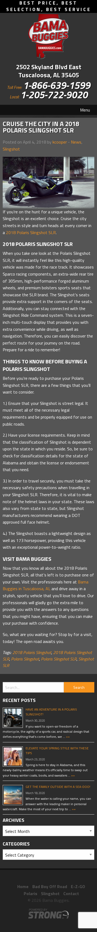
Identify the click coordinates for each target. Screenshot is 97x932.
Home (23, 886)
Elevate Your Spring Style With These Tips (57, 751)
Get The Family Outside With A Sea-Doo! (58, 786)
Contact (71, 893)
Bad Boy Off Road (49, 886)
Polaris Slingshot (25, 659)
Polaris (30, 893)
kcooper (60, 142)
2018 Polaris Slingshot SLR (31, 232)
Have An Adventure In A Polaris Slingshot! (51, 712)
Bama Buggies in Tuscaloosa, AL (45, 585)
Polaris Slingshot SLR (59, 659)
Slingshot (11, 149)
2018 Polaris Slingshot (31, 652)
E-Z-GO (78, 886)
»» (67, 736)
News (76, 142)
